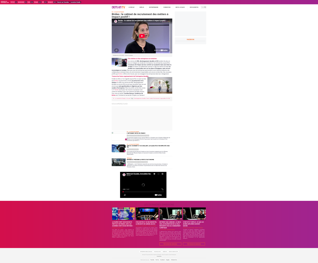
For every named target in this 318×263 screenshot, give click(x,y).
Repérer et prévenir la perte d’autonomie (140, 159)
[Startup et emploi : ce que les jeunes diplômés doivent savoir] (194, 216)
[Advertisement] (143, 118)
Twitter (157, 259)
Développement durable (140, 98)
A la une (128, 98)
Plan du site (157, 251)
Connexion (159, 256)
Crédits (165, 251)
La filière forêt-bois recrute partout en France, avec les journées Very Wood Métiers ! (122, 224)
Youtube (152, 259)
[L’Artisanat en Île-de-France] (119, 136)
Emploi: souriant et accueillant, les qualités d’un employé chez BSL (148, 146)
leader (151, 98)
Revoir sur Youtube (63, 2)
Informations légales (146, 251)
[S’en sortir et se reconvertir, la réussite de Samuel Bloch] (147, 216)
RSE (169, 98)
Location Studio (75, 2)
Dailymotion (174, 259)
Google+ (168, 259)
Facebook (162, 259)
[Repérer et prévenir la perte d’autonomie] (119, 162)
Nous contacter (173, 251)
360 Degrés (129, 158)
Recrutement (156, 98)
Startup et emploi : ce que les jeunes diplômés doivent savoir (193, 224)
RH (167, 98)
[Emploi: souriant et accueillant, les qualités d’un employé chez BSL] (119, 148)
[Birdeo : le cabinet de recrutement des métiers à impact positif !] (119, 62)
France (147, 98)
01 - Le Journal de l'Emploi (118, 12)
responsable (163, 98)
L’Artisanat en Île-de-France (136, 133)
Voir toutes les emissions (170, 244)
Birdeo (120, 74)
